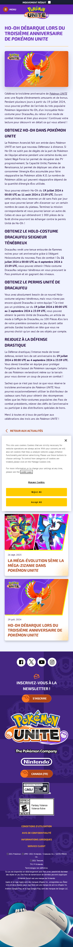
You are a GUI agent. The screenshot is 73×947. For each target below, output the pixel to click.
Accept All (36, 502)
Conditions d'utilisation (36, 826)
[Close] (66, 440)
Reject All (37, 492)
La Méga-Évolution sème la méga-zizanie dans (36, 565)
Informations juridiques (36, 839)
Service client (36, 846)
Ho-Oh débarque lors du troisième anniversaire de (35, 630)
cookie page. (26, 471)
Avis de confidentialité (36, 832)
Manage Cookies (36, 482)
